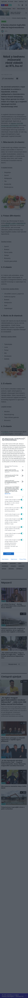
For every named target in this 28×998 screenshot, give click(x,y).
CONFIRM (8, 553)
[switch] (22, 470)
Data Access (14, 559)
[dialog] (14, 499)
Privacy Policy (22, 559)
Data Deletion (5, 559)
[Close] (24, 438)
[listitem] (14, 467)
